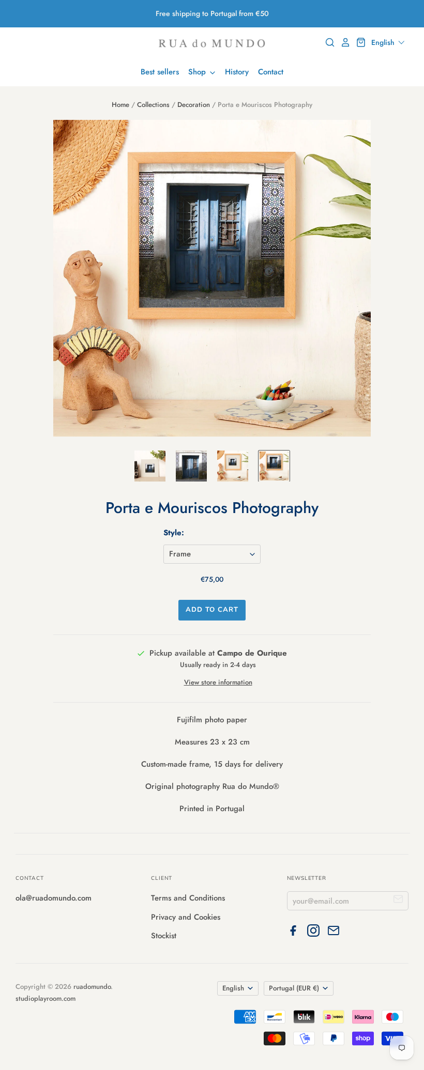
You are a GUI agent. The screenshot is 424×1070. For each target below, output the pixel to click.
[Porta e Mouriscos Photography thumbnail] (149, 466)
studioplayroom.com (45, 998)
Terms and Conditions (188, 898)
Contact (270, 71)
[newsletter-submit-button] (398, 900)
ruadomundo (92, 986)
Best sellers (160, 71)
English (233, 988)
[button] (388, 42)
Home (120, 105)
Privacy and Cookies (185, 917)
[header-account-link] (343, 42)
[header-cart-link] (358, 42)
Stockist (163, 935)
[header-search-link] (327, 42)
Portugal (294, 988)
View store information (218, 682)
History (237, 71)
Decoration (193, 105)
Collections (153, 105)
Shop (198, 71)
